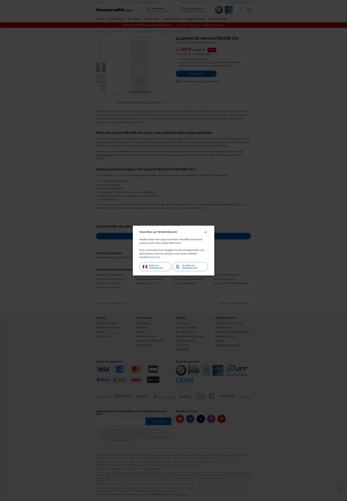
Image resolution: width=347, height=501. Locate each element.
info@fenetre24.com (149, 257)
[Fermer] (205, 232)
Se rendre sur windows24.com (189, 266)
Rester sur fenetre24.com (156, 266)
